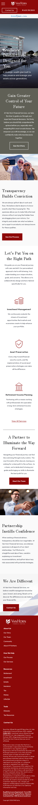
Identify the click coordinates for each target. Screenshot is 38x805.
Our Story (7, 633)
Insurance (7, 686)
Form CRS (27, 792)
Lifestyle (7, 699)
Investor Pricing (8, 794)
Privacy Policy (19, 794)
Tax (5, 690)
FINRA (5, 733)
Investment (8, 677)
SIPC (9, 733)
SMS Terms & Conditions (22, 796)
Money (6, 695)
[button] (9, 10)
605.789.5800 (28, 10)
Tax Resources (9, 715)
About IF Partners (10, 646)
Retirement (8, 673)
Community (8, 641)
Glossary (7, 711)
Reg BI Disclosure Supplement (13, 792)
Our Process (8, 657)
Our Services (8, 662)
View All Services (19, 421)
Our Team (7, 637)
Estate (6, 682)
